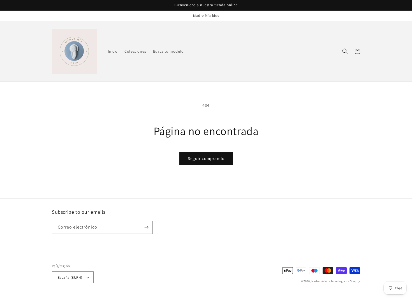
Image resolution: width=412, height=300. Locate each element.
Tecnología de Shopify (345, 281)
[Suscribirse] (146, 227)
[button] (345, 51)
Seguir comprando (206, 158)
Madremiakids (320, 281)
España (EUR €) (70, 277)
